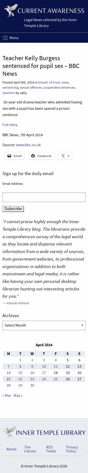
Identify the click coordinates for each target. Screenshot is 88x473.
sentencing (10, 87)
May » (17, 395)
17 (44, 372)
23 (32, 379)
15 (20, 372)
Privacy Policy (72, 449)
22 (20, 379)
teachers (8, 93)
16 (32, 372)
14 (9, 372)
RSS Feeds (51, 449)
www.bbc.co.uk (28, 145)
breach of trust (49, 82)
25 (56, 379)
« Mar (6, 395)
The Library (30, 449)
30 (32, 385)
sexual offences (31, 87)
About (11, 449)
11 (56, 366)
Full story (10, 124)
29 (20, 385)
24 (44, 379)
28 (9, 385)
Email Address (12, 183)
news (65, 82)
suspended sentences (59, 87)
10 (44, 366)
